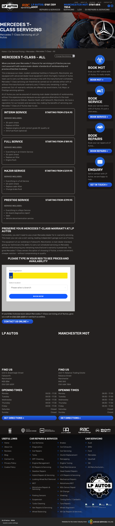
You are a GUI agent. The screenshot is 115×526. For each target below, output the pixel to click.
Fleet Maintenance (68, 467)
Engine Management (41, 463)
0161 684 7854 (82, 5)
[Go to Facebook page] (109, 6)
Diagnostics (37, 447)
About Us (84, 2)
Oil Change (64, 491)
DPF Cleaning (38, 459)
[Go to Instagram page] (112, 6)
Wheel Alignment (67, 508)
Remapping (65, 459)
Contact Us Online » (16, 321)
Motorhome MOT (67, 483)
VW (89, 463)
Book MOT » (96, 79)
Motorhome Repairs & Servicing (41, 488)
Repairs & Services (49, 10)
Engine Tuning (66, 463)
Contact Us (108, 2)
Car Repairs (37, 451)
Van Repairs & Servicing (42, 508)
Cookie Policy (9, 467)
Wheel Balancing (39, 512)
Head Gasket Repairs (68, 471)
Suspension (37, 499)
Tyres (34, 455)
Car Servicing (65, 451)
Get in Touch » (98, 184)
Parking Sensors (39, 495)
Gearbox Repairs (39, 471)
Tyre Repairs (65, 504)
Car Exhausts (65, 447)
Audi (90, 443)
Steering (63, 495)
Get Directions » (14, 418)
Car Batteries (37, 443)
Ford (90, 451)
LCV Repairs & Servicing (70, 475)
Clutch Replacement (68, 455)
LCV (80, 10)
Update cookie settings (10, 523)
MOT (34, 483)
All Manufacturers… (96, 467)
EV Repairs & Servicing (97, 10)
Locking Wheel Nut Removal (44, 479)
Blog (99, 2)
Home (76, 2)
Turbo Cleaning (38, 504)
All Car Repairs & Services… (71, 512)
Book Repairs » (99, 151)
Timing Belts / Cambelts (70, 499)
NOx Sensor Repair (68, 487)
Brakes (63, 443)
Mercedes (92, 455)
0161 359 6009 (43, 5)
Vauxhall (91, 459)
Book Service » (99, 117)
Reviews (92, 2)
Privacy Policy (10, 463)
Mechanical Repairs (68, 479)
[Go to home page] (16, 6)
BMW (90, 447)
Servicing (69, 10)
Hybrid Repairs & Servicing (43, 475)
